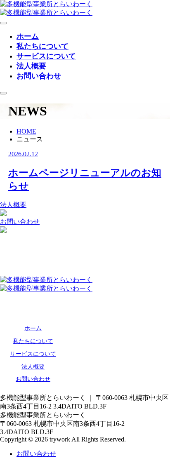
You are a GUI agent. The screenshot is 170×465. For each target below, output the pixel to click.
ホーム (28, 36)
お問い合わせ (39, 76)
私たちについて (42, 46)
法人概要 (31, 66)
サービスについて (46, 56)
